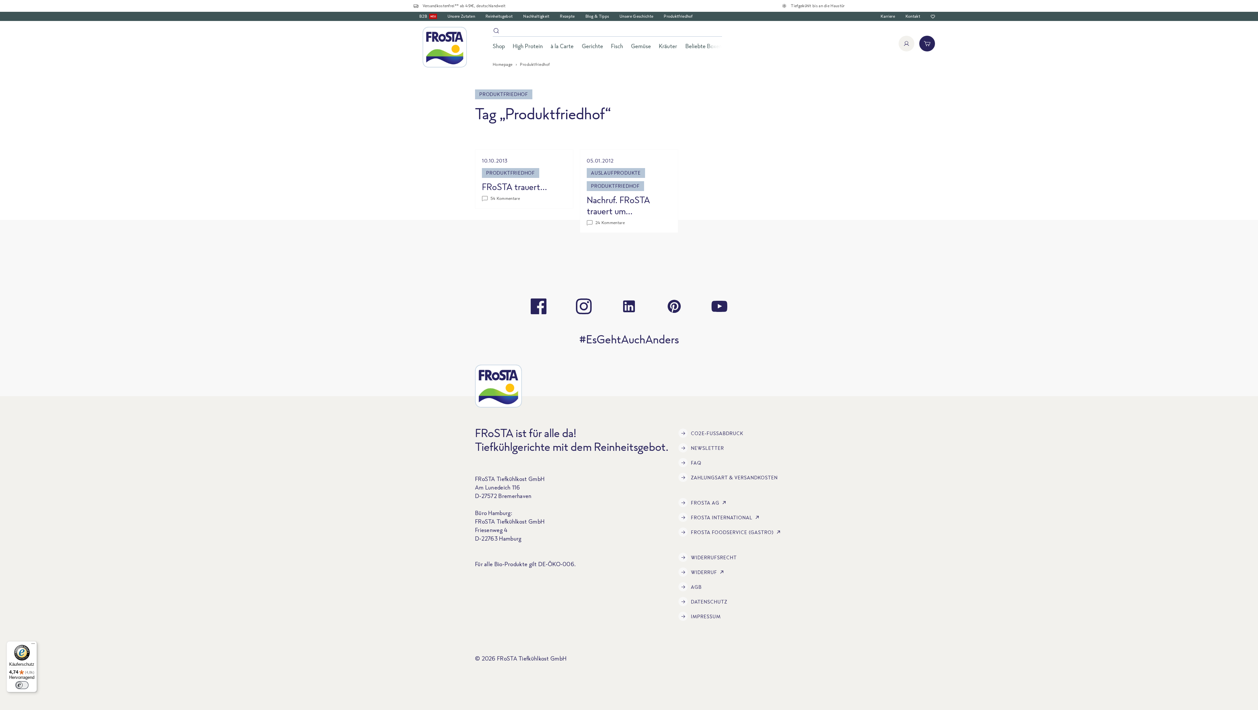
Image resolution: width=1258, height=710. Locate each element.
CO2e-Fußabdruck (717, 433)
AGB (696, 587)
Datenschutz (709, 602)
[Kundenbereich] (906, 43)
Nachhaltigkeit (536, 16)
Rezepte (567, 16)
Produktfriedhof (678, 16)
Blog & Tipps (597, 16)
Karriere (888, 16)
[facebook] (538, 306)
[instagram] (584, 306)
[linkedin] (629, 306)
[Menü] (33, 645)
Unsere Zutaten (461, 16)
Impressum (706, 616)
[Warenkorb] (927, 43)
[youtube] (719, 306)
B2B (427, 16)
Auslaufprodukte (616, 173)
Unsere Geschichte (636, 16)
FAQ (696, 463)
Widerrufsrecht (714, 557)
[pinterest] (674, 306)
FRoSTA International (722, 517)
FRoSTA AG (705, 503)
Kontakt (912, 16)
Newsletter (707, 448)
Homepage (503, 64)
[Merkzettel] (933, 16)
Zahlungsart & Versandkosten (734, 477)
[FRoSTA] (445, 47)
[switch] (22, 685)
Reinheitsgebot (499, 16)
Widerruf (704, 572)
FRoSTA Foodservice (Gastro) (732, 532)
